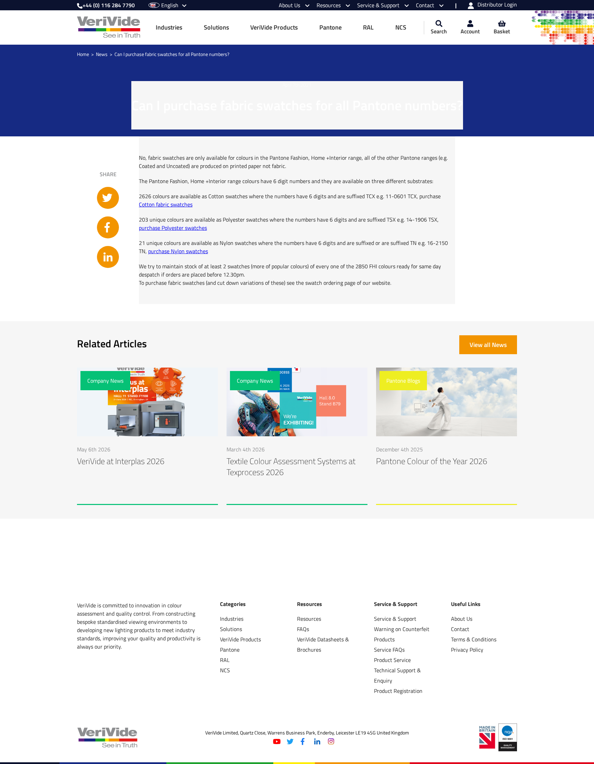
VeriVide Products (274, 27)
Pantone (330, 27)
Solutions (216, 27)
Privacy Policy (467, 649)
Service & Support (379, 5)
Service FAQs (389, 649)
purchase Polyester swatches (173, 228)
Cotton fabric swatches (165, 204)
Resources (329, 5)
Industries (169, 27)
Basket (502, 31)
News (102, 54)
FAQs (303, 629)
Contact (426, 5)
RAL (368, 27)
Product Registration (398, 691)
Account (470, 31)
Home (83, 54)
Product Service (392, 660)
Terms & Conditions (473, 639)
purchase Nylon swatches (178, 251)
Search (439, 31)
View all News (488, 344)
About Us (290, 5)
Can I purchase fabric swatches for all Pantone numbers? (171, 54)
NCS (400, 27)
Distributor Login (497, 5)
